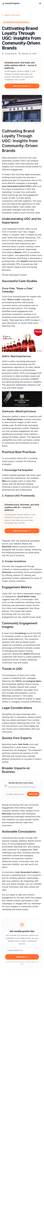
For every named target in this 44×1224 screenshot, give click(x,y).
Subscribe (33, 794)
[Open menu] (40, 3)
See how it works (20, 86)
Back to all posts (12, 15)
